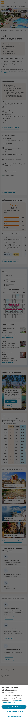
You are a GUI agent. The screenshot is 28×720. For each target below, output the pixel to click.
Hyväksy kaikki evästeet (14, 707)
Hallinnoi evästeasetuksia (14, 716)
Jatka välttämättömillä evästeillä (14, 711)
